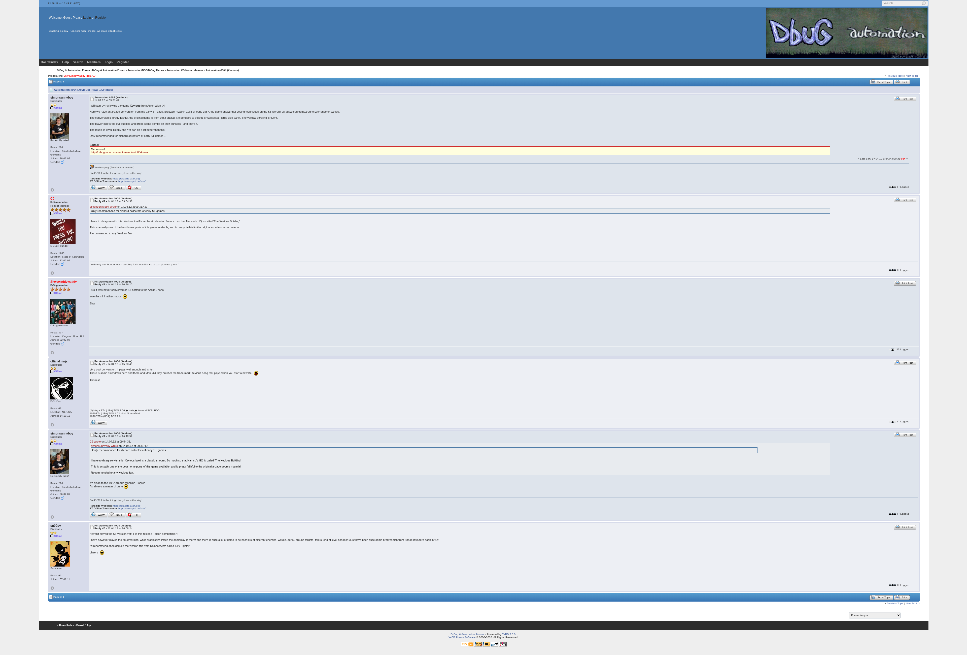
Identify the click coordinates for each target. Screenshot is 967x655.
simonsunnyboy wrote (103, 206)
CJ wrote (95, 441)
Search (78, 62)
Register (101, 17)
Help (65, 62)
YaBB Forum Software (461, 637)
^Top (88, 625)
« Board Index (65, 625)
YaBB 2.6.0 (508, 634)
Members (94, 62)
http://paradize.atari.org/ (127, 178)
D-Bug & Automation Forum (73, 70)
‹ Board (79, 625)
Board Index (49, 62)
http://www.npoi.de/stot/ (132, 181)
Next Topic (912, 75)
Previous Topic (895, 75)
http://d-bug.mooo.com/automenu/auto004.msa (119, 152)
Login (87, 17)
